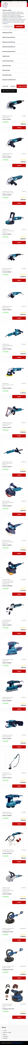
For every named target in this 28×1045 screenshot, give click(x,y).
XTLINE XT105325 (6, 388)
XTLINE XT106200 (7, 625)
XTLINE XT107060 (7, 853)
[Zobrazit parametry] (9, 91)
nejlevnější (5, 86)
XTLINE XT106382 (6, 815)
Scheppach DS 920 (7, 932)
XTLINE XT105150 (6, 272)
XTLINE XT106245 (7, 700)
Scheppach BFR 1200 (8, 1009)
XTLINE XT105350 (7, 545)
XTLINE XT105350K (7, 586)
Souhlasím (19, 26)
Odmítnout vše (8, 26)
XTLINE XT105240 (7, 310)
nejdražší (12, 86)
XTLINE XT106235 (6, 663)
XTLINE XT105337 (6, 427)
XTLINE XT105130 (6, 195)
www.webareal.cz (18, 1043)
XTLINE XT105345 (7, 506)
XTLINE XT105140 (6, 234)
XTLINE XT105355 (7, 894)
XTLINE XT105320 (6, 349)
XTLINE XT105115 (6, 119)
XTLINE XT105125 (6, 157)
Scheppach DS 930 (7, 969)
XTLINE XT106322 (6, 778)
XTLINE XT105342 (7, 466)
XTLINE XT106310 (6, 738)
